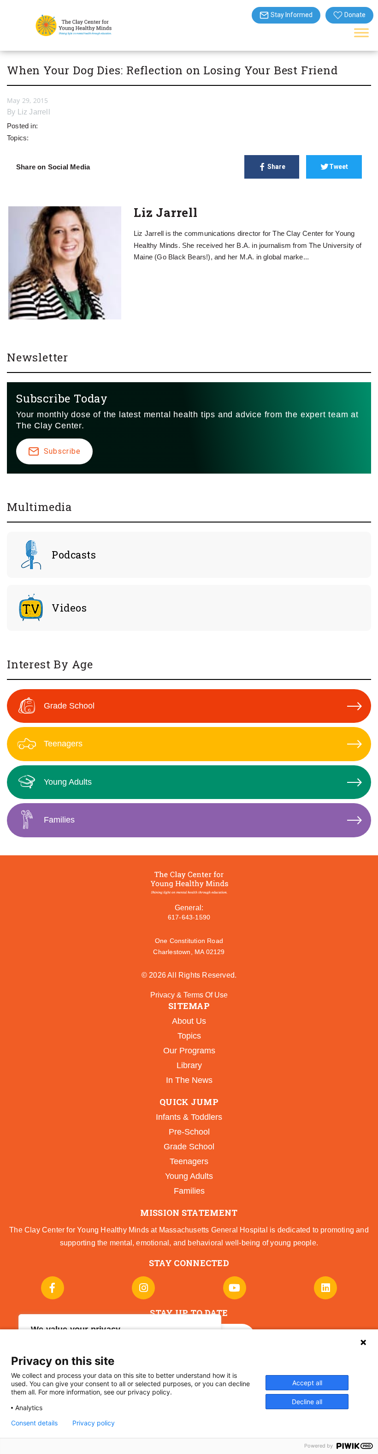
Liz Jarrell (34, 112)
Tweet (338, 166)
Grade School (69, 705)
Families (59, 819)
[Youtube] (234, 1287)
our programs (189, 1050)
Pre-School (189, 1131)
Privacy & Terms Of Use (189, 995)
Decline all (307, 1402)
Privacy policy (93, 1423)
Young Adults (68, 782)
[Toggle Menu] (361, 32)
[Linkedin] (325, 1287)
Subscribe (62, 451)
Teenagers (63, 743)
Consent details (34, 1423)
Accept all (307, 1383)
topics (189, 1035)
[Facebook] (52, 1287)
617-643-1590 (189, 917)
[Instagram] (143, 1287)
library (189, 1065)
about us (189, 1021)
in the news (189, 1080)
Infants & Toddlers (189, 1117)
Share (276, 166)
